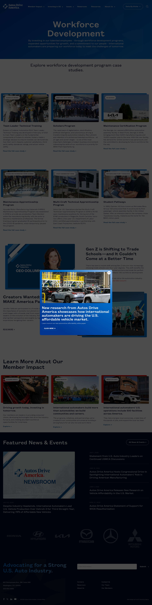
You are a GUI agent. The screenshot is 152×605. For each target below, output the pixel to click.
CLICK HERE (49, 328)
